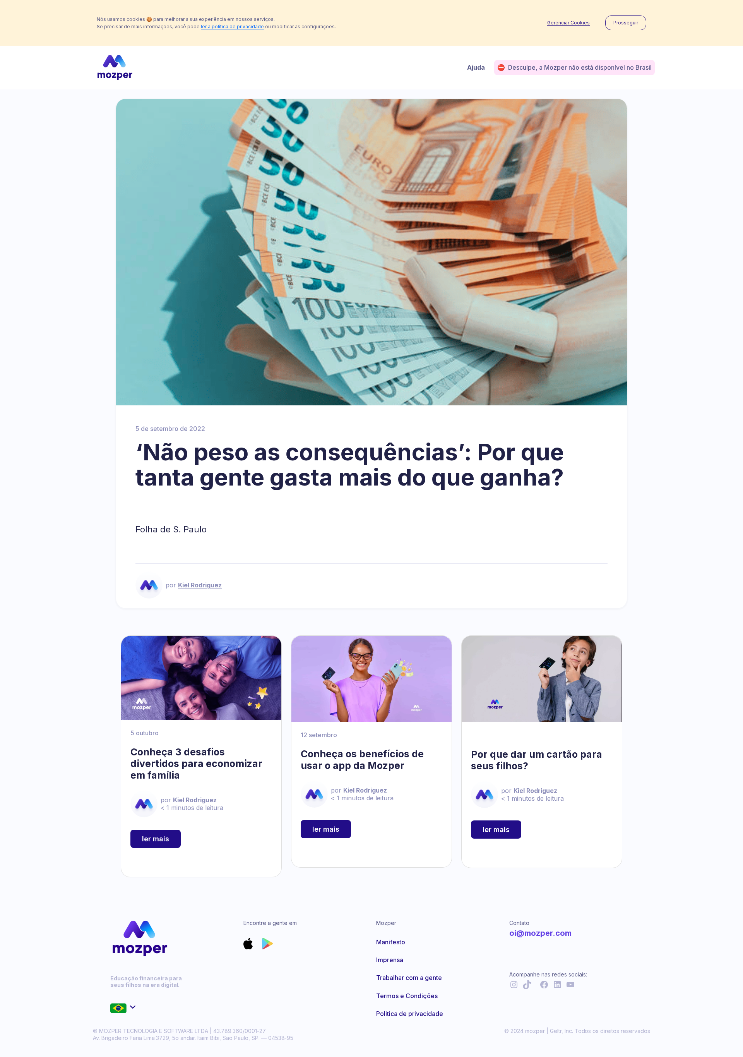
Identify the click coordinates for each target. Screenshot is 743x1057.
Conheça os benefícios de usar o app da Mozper (362, 759)
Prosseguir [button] (625, 23)
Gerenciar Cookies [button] (568, 23)
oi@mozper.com (540, 933)
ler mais (155, 839)
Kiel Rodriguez (200, 585)
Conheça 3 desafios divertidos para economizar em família (196, 763)
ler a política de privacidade (232, 26)
